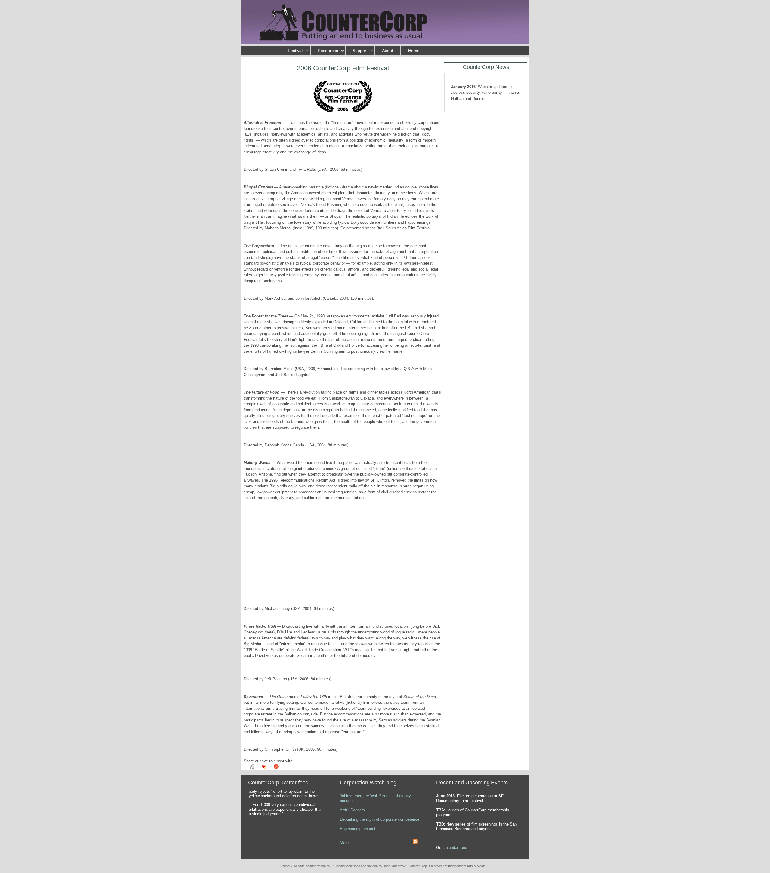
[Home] (385, 22)
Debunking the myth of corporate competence (379, 819)
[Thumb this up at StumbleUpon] (273, 768)
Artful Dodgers (352, 810)
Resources (328, 50)
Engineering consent (357, 828)
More (344, 842)
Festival (295, 50)
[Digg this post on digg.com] (249, 768)
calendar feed (455, 847)
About (387, 50)
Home (414, 50)
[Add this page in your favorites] (261, 768)
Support (360, 50)
